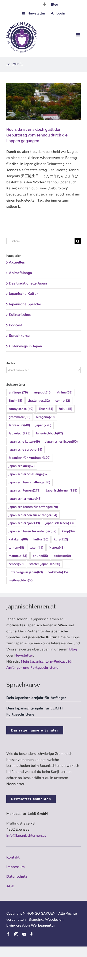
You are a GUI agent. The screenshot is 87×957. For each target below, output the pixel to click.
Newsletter (23, 655)
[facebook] (8, 934)
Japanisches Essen (61, 441)
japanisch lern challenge (29, 482)
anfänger (18, 392)
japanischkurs (22, 466)
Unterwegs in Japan (25, 346)
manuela (18, 556)
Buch (15, 401)
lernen (16, 547)
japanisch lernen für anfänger (33, 507)
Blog (54, 4)
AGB (10, 886)
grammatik (19, 417)
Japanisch (19, 433)
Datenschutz (16, 876)
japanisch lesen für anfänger (32, 531)
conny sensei (21, 409)
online (40, 556)
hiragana (45, 417)
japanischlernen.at (25, 499)
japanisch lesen (59, 523)
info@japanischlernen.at (26, 835)
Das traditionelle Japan (28, 283)
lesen (36, 547)
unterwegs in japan (26, 572)
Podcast (15, 325)
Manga (57, 547)
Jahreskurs (19, 425)
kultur (40, 539)
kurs (61, 539)
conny (62, 401)
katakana (18, 539)
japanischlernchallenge (29, 474)
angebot (42, 392)
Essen (46, 409)
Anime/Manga (20, 272)
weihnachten (21, 580)
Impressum (15, 866)
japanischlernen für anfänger (33, 515)
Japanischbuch (49, 433)
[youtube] (24, 934)
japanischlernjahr (24, 523)
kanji (68, 531)
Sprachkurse (19, 335)
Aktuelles (17, 262)
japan (43, 425)
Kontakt (13, 857)
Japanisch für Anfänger (29, 458)
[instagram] (16, 934)
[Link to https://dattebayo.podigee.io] (44, 4)
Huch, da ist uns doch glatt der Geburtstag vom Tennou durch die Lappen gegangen (37, 135)
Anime (64, 392)
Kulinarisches (20, 314)
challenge (39, 401)
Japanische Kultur (23, 293)
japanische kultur (24, 441)
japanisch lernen (25, 490)
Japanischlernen (61, 490)
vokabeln (58, 572)
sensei (16, 564)
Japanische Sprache (25, 304)
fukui (65, 409)
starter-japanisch (44, 564)
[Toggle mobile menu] (78, 35)
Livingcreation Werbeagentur (30, 925)
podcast (62, 556)
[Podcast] (31, 934)
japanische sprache (25, 449)
